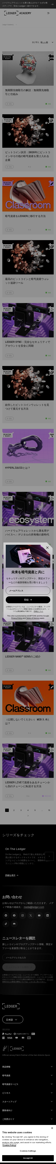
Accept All (28, 1158)
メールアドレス (16, 590)
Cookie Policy (9, 1145)
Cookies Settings (28, 1151)
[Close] (52, 1128)
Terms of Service (32, 618)
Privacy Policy (16, 618)
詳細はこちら (38, 611)
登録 (26, 600)
